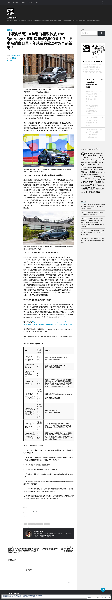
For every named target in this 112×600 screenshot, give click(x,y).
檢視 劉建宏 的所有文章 (47, 536)
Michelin (91, 167)
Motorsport (85, 169)
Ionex (85, 162)
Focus (82, 157)
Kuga (101, 162)
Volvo (83, 179)
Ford (86, 157)
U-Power (90, 177)
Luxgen (94, 165)
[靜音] (95, 61)
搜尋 (82, 30)
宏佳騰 (100, 185)
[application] (93, 61)
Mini (94, 167)
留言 (69, 582)
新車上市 (90, 188)
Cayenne (96, 153)
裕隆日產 (83, 192)
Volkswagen (98, 176)
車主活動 (89, 192)
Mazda (83, 167)
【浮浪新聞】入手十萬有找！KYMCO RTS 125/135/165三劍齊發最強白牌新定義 (92, 240)
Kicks (99, 162)
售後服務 (94, 185)
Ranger (98, 172)
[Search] (103, 2)
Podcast (15, 2)
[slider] (98, 61)
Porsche (92, 171)
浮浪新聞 (22, 2)
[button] (93, 83)
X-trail (91, 179)
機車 (97, 189)
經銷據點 (101, 189)
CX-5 (86, 155)
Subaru (83, 174)
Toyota (84, 176)
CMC (83, 155)
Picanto (31, 524)
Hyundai (102, 160)
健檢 (101, 182)
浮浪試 (36, 2)
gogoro (95, 157)
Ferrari (101, 155)
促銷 (97, 181)
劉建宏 (14, 58)
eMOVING (90, 155)
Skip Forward (103, 61)
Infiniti (82, 162)
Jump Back (101, 61)
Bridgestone (89, 153)
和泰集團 (88, 185)
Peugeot (101, 169)
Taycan (93, 174)
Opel (98, 169)
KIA (26, 524)
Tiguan (96, 174)
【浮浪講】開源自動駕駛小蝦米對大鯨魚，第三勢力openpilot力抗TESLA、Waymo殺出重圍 (93, 206)
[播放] (83, 61)
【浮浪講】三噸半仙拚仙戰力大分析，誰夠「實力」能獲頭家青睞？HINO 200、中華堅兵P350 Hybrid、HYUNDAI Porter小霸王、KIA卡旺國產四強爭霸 (93, 222)
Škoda (95, 179)
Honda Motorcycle (93, 160)
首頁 (9, 2)
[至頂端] (103, 590)
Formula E (91, 157)
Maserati (100, 165)
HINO (102, 157)
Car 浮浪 (12, 17)
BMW (83, 153)
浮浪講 (30, 2)
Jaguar (92, 162)
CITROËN (100, 153)
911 (87, 149)
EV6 (98, 155)
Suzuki (89, 174)
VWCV (87, 179)
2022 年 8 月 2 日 (15, 55)
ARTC (94, 149)
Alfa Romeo (90, 149)
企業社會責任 (89, 182)
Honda (83, 160)
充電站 (84, 185)
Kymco (83, 164)
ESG (94, 155)
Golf (99, 157)
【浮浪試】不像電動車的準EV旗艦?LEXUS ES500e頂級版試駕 (92, 213)
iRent (89, 162)
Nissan (93, 169)
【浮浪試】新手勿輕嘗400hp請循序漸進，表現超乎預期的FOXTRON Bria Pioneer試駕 (92, 232)
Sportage (39, 524)
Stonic (46, 524)
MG (88, 167)
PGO (82, 172)
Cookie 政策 (32, 596)
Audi (98, 149)
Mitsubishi (99, 167)
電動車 (96, 191)
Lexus (89, 164)
